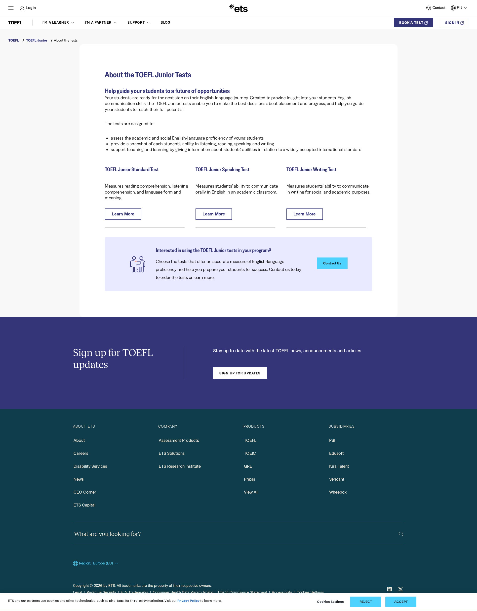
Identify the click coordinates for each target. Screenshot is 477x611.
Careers (81, 453)
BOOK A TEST (411, 22)
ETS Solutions (172, 453)
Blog (166, 22)
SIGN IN (452, 22)
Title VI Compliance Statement (242, 592)
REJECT (365, 602)
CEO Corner (85, 492)
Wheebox (338, 492)
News (79, 479)
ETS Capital (84, 505)
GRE (248, 466)
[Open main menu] (11, 8)
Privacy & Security (101, 592)
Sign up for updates (240, 373)
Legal (77, 592)
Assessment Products (179, 440)
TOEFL (250, 440)
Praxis (249, 479)
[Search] (401, 534)
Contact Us (332, 263)
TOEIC (250, 453)
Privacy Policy (188, 601)
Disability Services (90, 466)
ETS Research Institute (180, 466)
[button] (58, 22)
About (79, 440)
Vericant (336, 479)
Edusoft (336, 453)
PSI (332, 440)
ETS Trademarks (134, 592)
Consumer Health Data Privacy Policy (183, 592)
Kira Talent (339, 466)
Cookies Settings (310, 592)
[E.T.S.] (238, 8)
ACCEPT (401, 602)
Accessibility (282, 592)
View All (251, 492)
